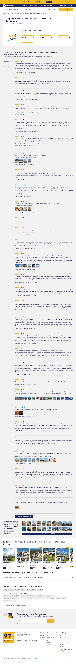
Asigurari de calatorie (64, 637)
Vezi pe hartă (19, 23)
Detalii (49, 1)
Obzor (48, 642)
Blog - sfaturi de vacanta (46, 5)
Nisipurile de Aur (50, 637)
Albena (48, 635)
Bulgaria (42, 635)
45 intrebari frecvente (64, 639)
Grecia (41, 639)
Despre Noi (61, 644)
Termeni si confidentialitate (65, 640)
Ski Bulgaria (42, 637)
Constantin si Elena (51, 639)
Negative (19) (7, 68)
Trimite (50, 621)
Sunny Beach (50, 644)
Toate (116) (7, 65)
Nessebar (49, 646)
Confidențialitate (69, 662)
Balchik (48, 640)
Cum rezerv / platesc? (64, 642)
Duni (48, 647)
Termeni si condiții (61, 662)
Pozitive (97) (7, 66)
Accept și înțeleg (28, 623)
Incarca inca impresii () (23, 516)
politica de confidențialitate (31, 623)
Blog (60, 635)
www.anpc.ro (35, 658)
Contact (61, 646)
